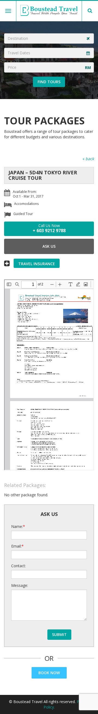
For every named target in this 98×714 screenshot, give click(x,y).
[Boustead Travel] (49, 10)
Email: (16, 546)
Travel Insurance (36, 263)
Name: (17, 526)
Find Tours (49, 81)
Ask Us (49, 246)
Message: (19, 585)
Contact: (18, 565)
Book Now (49, 672)
